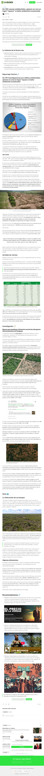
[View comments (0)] (6, 17)
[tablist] (7, 712)
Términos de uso (22, 749)
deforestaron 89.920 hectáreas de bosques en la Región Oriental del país (20, 269)
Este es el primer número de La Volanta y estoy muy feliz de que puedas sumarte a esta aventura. (15, 730)
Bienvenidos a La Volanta (8, 728)
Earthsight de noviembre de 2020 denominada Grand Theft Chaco (19, 346)
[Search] (25, 2)
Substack (16, 773)
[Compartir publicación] (28, 2)
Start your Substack (18, 771)
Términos (24, 768)
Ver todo (5, 752)
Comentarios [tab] (5, 711)
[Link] (1, 50)
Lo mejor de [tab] (5, 725)
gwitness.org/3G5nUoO (21, 409)
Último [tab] (9, 725)
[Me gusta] (3, 17)
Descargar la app (27, 771)
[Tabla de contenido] (1, 388)
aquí (27, 589)
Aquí (32, 661)
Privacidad (20, 768)
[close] (32, 735)
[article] (22, 731)
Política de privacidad (29, 750)
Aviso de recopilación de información (18, 750)
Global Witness (18, 333)
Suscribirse (32, 2)
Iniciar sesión (39, 2)
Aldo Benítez (7, 13)
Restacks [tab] (10, 711)
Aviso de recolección (30, 768)
